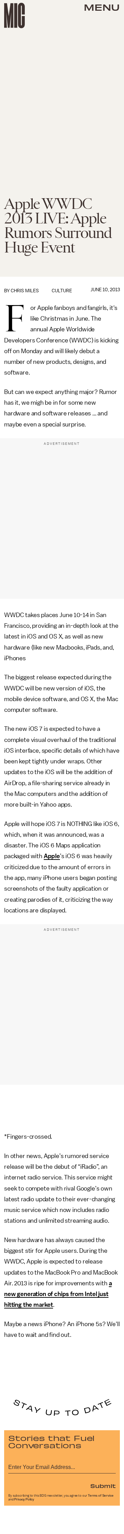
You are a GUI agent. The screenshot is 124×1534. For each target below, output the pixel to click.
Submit (103, 1485)
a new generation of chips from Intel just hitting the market (58, 1294)
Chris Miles (25, 290)
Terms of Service (100, 1495)
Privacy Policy (24, 1499)
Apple (52, 856)
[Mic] (14, 15)
